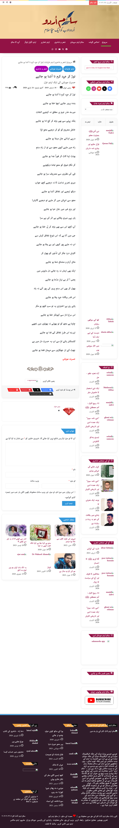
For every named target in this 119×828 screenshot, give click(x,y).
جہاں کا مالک (57, 765)
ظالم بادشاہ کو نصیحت (54, 754)
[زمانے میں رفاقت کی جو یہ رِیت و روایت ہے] (107, 519)
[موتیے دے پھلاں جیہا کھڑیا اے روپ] (71, 790)
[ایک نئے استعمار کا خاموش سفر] (107, 390)
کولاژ (49, 567)
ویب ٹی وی (69, 820)
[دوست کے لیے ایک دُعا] (107, 335)
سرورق (105, 42)
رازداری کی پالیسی (44, 820)
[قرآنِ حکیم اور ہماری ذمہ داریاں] (107, 229)
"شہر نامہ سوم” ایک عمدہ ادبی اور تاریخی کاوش (92, 422)
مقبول (111, 121)
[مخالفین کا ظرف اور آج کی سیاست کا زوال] (107, 576)
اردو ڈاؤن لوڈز (30, 42)
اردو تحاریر (45, 42)
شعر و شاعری (60, 42)
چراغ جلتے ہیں (17, 741)
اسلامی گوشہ (94, 42)
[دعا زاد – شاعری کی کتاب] (31, 733)
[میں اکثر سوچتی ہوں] (107, 348)
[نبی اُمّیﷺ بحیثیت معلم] (107, 133)
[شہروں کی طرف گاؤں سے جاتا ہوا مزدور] (64, 530)
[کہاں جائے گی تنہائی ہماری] (107, 471)
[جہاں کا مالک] (71, 767)
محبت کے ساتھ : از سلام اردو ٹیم (60, 816)
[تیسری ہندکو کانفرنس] (107, 439)
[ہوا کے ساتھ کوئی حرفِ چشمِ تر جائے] (71, 733)
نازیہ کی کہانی (93, 548)
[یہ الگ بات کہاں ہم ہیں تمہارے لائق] (15, 559)
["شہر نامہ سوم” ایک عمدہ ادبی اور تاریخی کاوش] (107, 420)
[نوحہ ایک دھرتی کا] (107, 504)
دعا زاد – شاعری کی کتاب (13, 731)
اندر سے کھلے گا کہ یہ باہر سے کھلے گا (16, 540)
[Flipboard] (32, 381)
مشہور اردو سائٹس (17, 820)
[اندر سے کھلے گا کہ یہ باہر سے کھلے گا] (15, 530)
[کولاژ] (40, 559)
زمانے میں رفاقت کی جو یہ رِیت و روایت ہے (92, 519)
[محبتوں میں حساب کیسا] (31, 754)
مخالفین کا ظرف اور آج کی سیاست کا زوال (92, 578)
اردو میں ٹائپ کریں (65, 823)
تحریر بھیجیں (102, 820)
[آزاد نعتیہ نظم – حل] (107, 375)
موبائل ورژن (31, 820)
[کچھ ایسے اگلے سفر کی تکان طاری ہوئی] (71, 777)
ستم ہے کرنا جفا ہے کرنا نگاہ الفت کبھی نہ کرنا (40, 544)
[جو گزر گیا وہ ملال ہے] (64, 561)
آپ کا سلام (15, 42)
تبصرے (87, 121)
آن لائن (31, 796)
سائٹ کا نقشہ (50, 823)
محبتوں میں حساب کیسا (13, 752)
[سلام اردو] (59, 22)
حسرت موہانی (55, 69)
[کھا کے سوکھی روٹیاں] (107, 322)
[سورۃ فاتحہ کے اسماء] (71, 803)
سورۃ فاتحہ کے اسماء (54, 801)
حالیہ (100, 121)
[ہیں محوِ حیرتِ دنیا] (71, 746)
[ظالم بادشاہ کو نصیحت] (71, 757)
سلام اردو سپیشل (77, 42)
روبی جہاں (67, 87)
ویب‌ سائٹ (34, 481)
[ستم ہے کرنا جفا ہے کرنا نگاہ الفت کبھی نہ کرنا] (40, 533)
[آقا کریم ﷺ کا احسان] (107, 561)
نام (73, 469)
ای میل (72, 481)
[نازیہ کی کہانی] (107, 551)
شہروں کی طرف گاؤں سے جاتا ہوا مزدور (66, 540)
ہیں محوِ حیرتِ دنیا (55, 744)
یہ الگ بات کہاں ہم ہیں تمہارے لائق (17, 569)
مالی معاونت (58, 820)
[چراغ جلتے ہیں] (31, 744)
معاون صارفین (90, 820)
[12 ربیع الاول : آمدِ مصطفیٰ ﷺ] (107, 405)
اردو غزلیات (49, 62)
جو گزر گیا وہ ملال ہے (67, 571)
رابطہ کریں (79, 820)
